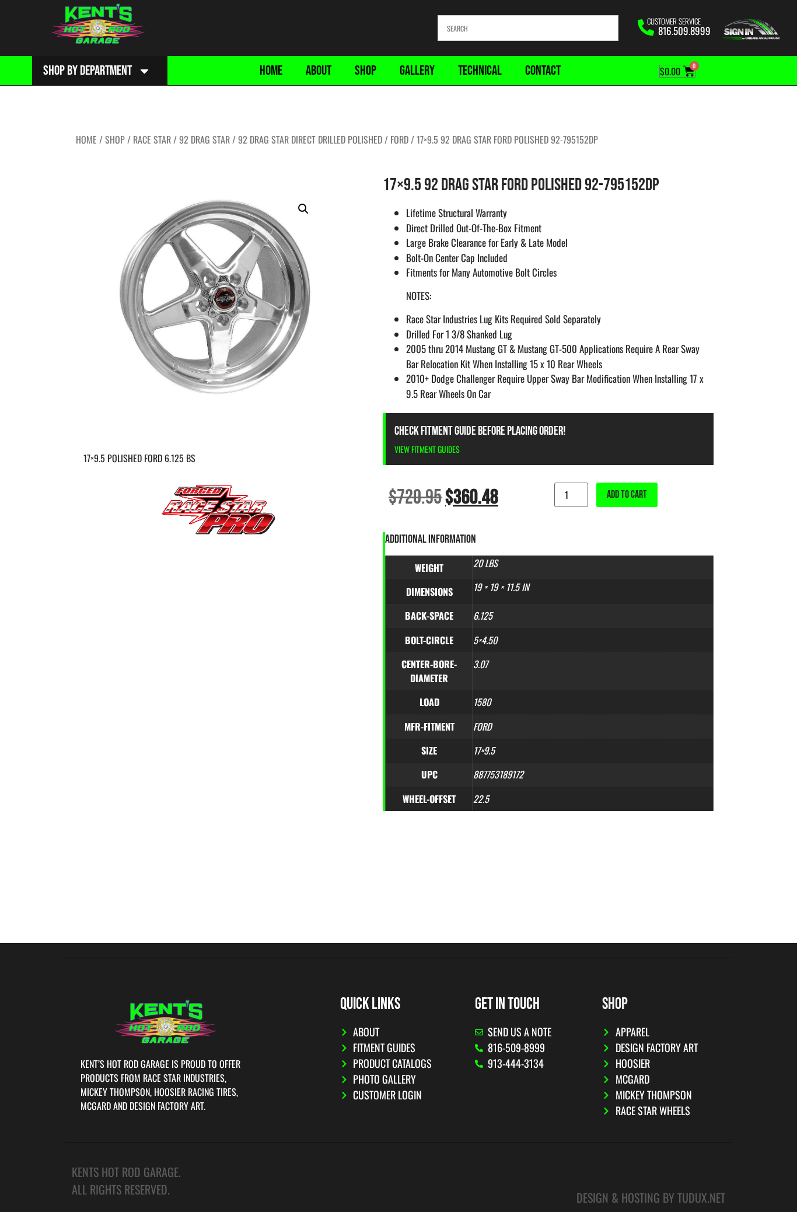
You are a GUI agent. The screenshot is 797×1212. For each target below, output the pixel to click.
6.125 (482, 616)
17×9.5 (484, 750)
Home (271, 70)
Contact (543, 70)
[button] (303, 208)
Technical (480, 70)
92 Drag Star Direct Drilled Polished (310, 139)
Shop (365, 70)
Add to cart (627, 494)
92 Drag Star (204, 139)
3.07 (480, 664)
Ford (399, 139)
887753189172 (498, 774)
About (318, 70)
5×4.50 (485, 640)
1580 (482, 702)
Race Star (152, 139)
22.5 (481, 799)
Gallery (417, 70)
